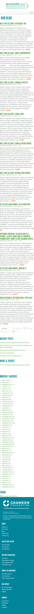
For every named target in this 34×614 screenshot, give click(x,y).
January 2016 (6, 404)
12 (5, 331)
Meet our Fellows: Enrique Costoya (14, 82)
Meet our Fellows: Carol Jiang (12, 114)
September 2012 (7, 453)
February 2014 (6, 438)
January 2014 (6, 440)
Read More (27, 50)
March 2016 (6, 399)
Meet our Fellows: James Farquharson (15, 53)
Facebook (5, 603)
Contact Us (5, 535)
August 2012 (6, 455)
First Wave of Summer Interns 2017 (11, 356)
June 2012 (5, 459)
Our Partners (6, 549)
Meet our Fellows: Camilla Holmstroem (15, 143)
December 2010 (7, 485)
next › (14, 331)
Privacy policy (15, 513)
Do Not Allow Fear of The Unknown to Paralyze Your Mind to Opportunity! (16, 346)
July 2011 (5, 478)
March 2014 (6, 436)
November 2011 (7, 472)
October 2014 (6, 421)
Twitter (4, 605)
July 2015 (5, 408)
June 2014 (5, 429)
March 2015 (6, 410)
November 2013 (7, 444)
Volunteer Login (7, 565)
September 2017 (7, 384)
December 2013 (7, 442)
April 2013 (5, 448)
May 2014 (5, 431)
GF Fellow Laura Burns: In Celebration (15, 204)
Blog (3, 531)
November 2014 (7, 419)
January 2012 (6, 470)
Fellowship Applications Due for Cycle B (17, 365)
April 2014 (5, 433)
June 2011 (5, 480)
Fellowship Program (8, 560)
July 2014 (5, 427)
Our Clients (5, 547)
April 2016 (5, 397)
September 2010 (7, 487)
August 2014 (6, 425)
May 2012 (5, 461)
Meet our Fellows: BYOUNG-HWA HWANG (15, 173)
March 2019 (6, 380)
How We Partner (7, 574)
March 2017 (6, 391)
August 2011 (6, 476)
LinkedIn (4, 607)
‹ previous (4, 328)
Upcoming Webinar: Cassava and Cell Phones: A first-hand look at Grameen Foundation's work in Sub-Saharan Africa (16, 236)
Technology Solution (8, 578)
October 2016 (6, 395)
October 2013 (6, 446)
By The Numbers (7, 587)
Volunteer (5, 558)
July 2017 (5, 387)
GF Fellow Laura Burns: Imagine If (13, 268)
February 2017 (6, 393)
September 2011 (7, 474)
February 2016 (6, 402)
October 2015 (6, 406)
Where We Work (7, 589)
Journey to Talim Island (7, 353)
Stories (4, 592)
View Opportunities (8, 562)
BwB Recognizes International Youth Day (16, 297)
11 (2, 331)
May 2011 (5, 483)
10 (31, 328)
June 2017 (5, 389)
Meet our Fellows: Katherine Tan (13, 23)
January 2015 (6, 414)
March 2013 (6, 451)
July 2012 (5, 457)
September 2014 (7, 423)
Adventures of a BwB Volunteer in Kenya (12, 350)
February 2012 (6, 468)
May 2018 (5, 382)
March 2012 (6, 465)
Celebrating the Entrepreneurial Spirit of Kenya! (14, 342)
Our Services (6, 545)
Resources (5, 533)
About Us (4, 527)
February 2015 (6, 412)
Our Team (5, 529)
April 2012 (5, 463)
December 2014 (7, 416)
